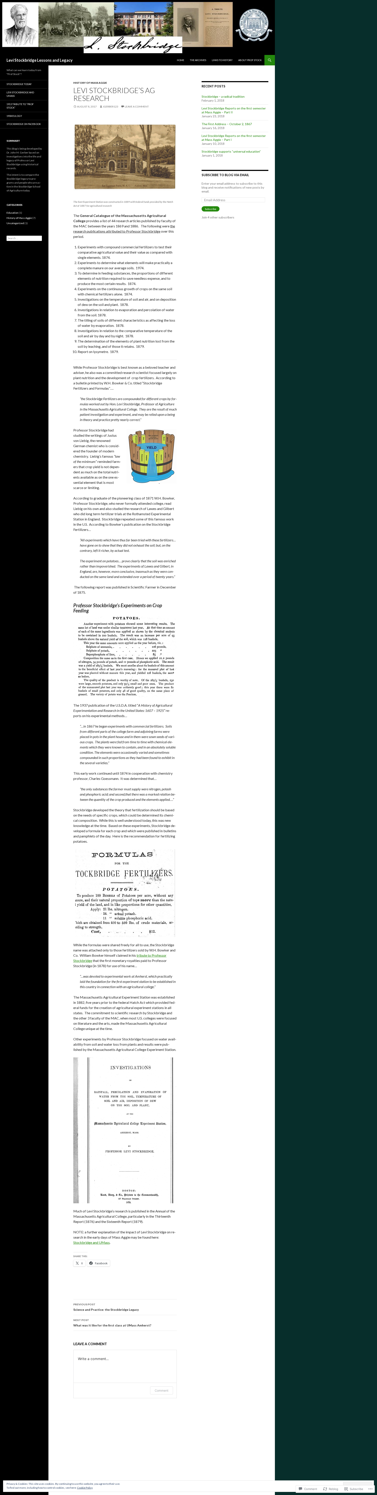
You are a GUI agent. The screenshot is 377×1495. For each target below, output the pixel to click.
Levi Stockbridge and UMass (20, 94)
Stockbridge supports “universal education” (231, 151)
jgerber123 (110, 106)
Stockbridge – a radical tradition (223, 96)
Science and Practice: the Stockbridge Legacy (106, 1307)
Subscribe (210, 209)
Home (180, 60)
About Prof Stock (250, 60)
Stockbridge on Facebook (24, 124)
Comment (161, 1390)
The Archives (198, 60)
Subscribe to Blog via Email (225, 175)
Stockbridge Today (19, 84)
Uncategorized (15, 223)
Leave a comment (137, 106)
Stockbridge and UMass (91, 1242)
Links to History (222, 60)
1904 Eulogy (14, 115)
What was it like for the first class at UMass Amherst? (112, 1322)
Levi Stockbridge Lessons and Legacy (40, 60)
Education (12, 212)
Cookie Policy (85, 1487)
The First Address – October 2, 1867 (227, 124)
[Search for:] (24, 238)
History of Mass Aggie (90, 82)
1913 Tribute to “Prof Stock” (20, 106)
